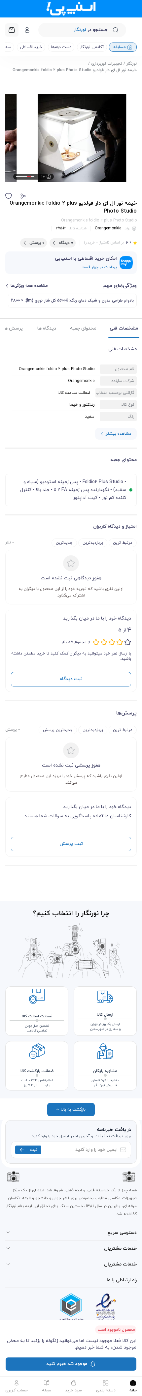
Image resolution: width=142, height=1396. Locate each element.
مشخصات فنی (124, 328)
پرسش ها (13, 328)
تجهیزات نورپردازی (106, 63)
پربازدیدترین (93, 542)
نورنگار (131, 63)
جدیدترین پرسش (58, 730)
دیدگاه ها (46, 328)
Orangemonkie (108, 228)
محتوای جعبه (83, 328)
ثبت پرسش (71, 844)
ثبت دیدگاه (71, 679)
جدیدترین (64, 542)
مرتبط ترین (122, 542)
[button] (23, 196)
